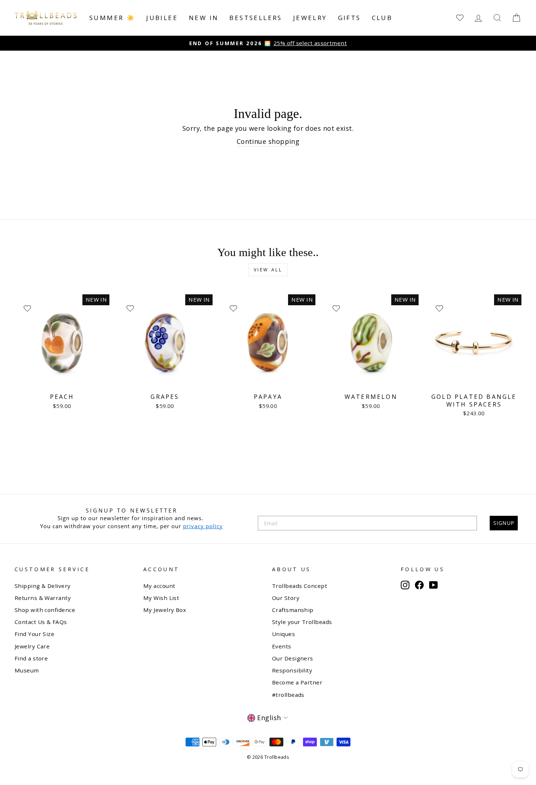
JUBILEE (162, 17)
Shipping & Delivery (43, 585)
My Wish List (161, 597)
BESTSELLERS (255, 17)
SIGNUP (503, 522)
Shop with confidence (45, 609)
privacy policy (203, 526)
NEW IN (203, 17)
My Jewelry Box (164, 609)
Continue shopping (268, 141)
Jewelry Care (32, 646)
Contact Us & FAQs (41, 621)
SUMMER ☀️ (112, 17)
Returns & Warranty (43, 597)
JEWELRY (310, 17)
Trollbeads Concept (299, 585)
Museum (27, 670)
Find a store (31, 658)
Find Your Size (34, 633)
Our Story (285, 597)
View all (268, 270)
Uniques (283, 633)
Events (281, 646)
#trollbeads (288, 694)
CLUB (382, 17)
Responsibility (292, 670)
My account (159, 585)
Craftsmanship (293, 609)
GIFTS (349, 17)
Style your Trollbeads (302, 621)
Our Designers (292, 658)
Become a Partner (297, 682)
